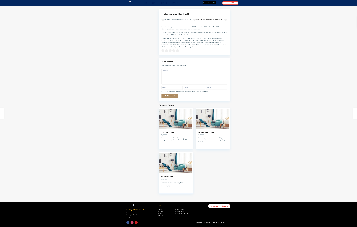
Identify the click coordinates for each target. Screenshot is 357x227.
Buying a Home (167, 132)
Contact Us (174, 3)
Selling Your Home (206, 132)
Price (214, 20)
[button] (209, 2)
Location (209, 20)
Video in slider (167, 176)
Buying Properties (201, 20)
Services (164, 3)
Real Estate (219, 20)
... (164, 142)
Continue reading (166, 147)
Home (146, 3)
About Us (154, 3)
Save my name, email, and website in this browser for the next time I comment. (186, 91)
